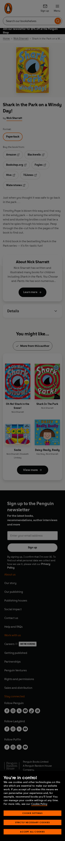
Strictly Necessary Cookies (32, 822)
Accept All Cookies (32, 831)
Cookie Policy (39, 804)
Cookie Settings (32, 813)
